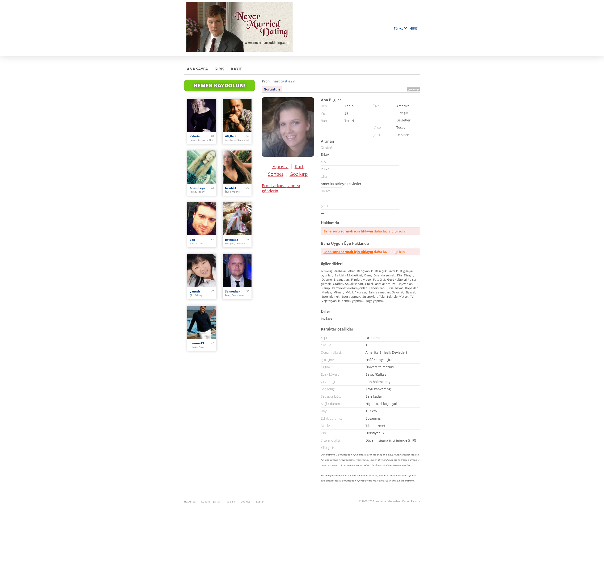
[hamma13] (201, 322)
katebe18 (231, 240)
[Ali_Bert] (237, 115)
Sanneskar (232, 291)
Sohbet (275, 174)
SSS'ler (260, 501)
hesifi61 (230, 188)
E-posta (280, 166)
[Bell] (201, 218)
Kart (299, 166)
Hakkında (190, 501)
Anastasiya (197, 188)
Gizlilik (231, 501)
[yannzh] (201, 270)
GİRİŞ (414, 28)
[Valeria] (201, 115)
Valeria (195, 136)
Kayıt (236, 69)
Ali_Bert (230, 136)
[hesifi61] (237, 167)
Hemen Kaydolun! (219, 85)
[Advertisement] (302, 537)
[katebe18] (237, 218)
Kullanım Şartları (211, 501)
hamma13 (197, 343)
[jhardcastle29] (288, 127)
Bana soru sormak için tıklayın (348, 231)
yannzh (195, 291)
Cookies (245, 501)
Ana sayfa (197, 69)
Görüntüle (272, 89)
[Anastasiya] (201, 167)
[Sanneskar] (237, 270)
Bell (192, 240)
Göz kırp (298, 174)
